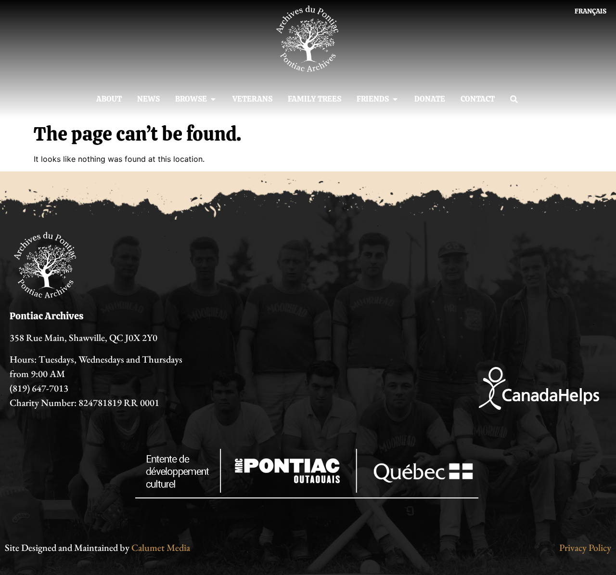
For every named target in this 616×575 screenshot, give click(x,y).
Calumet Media (160, 547)
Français (590, 11)
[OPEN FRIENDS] (395, 99)
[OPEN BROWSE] (213, 99)
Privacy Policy (585, 547)
